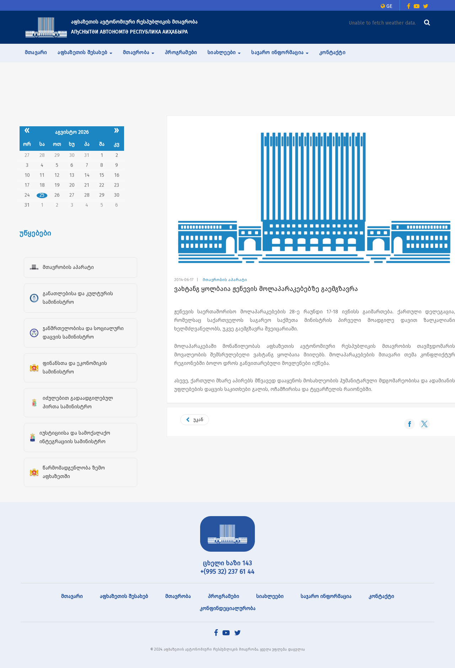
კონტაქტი (332, 52)
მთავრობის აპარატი (225, 279)
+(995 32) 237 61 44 (227, 572)
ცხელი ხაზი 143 (227, 563)
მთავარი (36, 52)
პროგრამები (181, 52)
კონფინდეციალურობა (228, 608)
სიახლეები (270, 596)
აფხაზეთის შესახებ (124, 596)
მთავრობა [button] (137, 52)
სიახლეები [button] (222, 52)
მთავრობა (178, 596)
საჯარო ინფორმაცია (326, 596)
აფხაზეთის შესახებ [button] (83, 52)
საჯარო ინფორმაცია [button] (278, 52)
